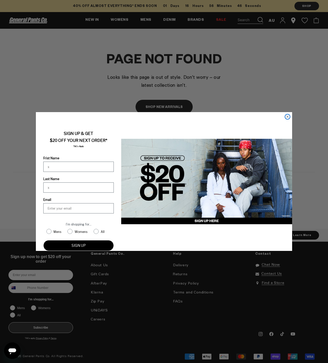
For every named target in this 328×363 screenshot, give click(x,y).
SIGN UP (78, 245)
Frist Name (51, 158)
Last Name (51, 179)
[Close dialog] (287, 116)
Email (47, 200)
